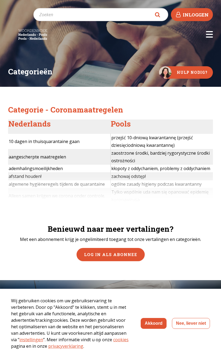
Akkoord (154, 323)
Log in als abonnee (110, 254)
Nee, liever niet (191, 323)
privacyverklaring (65, 346)
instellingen (31, 340)
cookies (121, 340)
